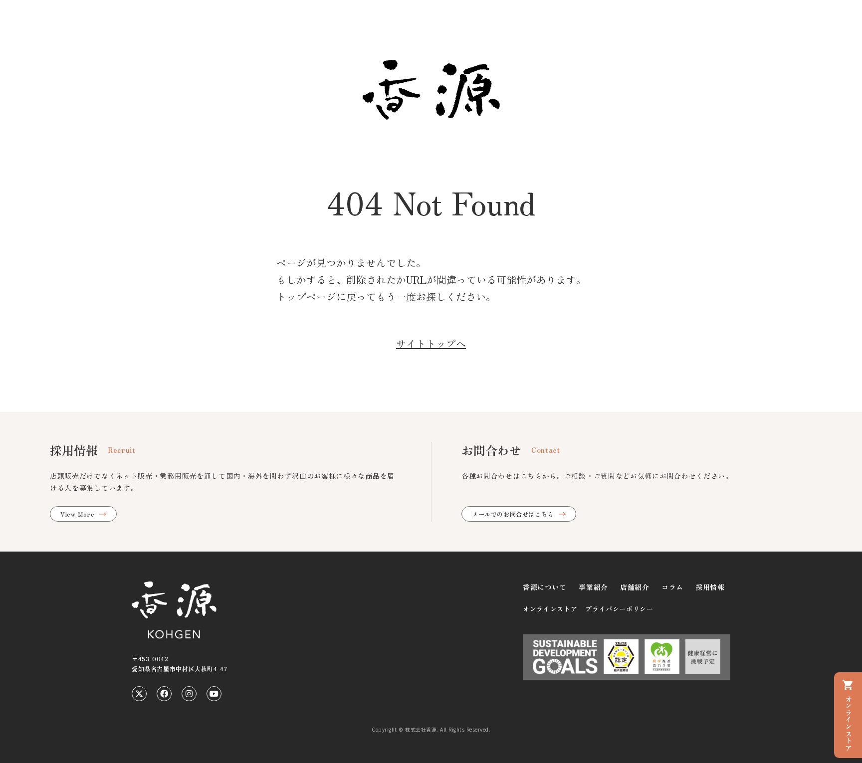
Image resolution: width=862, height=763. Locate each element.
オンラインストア (550, 608)
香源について (545, 587)
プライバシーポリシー (619, 608)
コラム (672, 587)
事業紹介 (593, 587)
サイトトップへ (431, 343)
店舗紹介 (634, 587)
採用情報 (710, 587)
